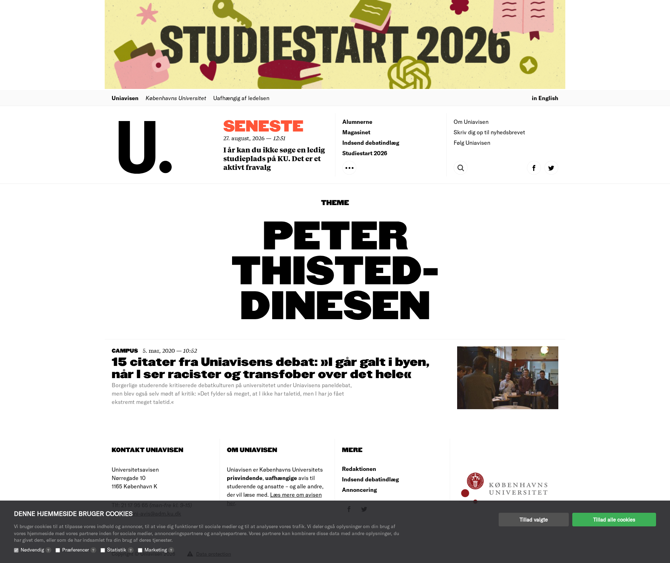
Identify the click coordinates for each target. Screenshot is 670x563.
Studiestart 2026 (364, 153)
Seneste (263, 126)
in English (545, 98)
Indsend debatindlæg (370, 142)
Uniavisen (125, 98)
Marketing (158, 550)
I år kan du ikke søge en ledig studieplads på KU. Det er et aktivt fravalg (274, 158)
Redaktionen (359, 468)
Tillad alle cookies (614, 519)
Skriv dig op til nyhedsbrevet (489, 132)
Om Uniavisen (471, 121)
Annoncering (359, 489)
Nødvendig (35, 550)
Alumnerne (357, 121)
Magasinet (356, 132)
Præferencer (78, 550)
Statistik (119, 550)
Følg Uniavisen (472, 142)
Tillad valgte (534, 519)
